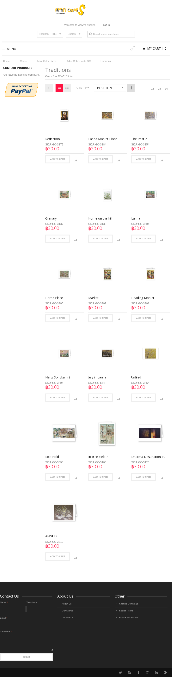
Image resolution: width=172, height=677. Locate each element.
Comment (5, 631)
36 (166, 88)
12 (152, 88)
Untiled (136, 377)
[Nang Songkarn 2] (64, 353)
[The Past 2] (150, 115)
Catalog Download (128, 603)
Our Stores (67, 610)
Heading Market (142, 298)
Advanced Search (128, 617)
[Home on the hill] (107, 194)
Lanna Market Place (102, 139)
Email (3, 618)
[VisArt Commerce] (86, 5)
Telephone (31, 602)
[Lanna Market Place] (107, 115)
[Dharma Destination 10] (150, 433)
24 (159, 88)
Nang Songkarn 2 (57, 377)
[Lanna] (150, 194)
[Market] (107, 274)
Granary (51, 218)
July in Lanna (97, 377)
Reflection (52, 139)
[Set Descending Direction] (131, 88)
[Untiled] (150, 353)
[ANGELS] (64, 512)
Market (93, 298)
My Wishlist (134, 46)
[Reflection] (64, 115)
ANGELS (51, 536)
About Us (66, 603)
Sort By (82, 88)
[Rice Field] (64, 433)
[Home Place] (64, 274)
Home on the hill (100, 218)
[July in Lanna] (107, 353)
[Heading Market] (150, 274)
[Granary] (64, 194)
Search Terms (126, 610)
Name (3, 602)
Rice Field (52, 457)
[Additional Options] (21, 85)
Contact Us (67, 617)
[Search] (90, 34)
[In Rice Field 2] (107, 433)
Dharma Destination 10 (148, 457)
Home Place (54, 298)
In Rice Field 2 (98, 457)
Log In (106, 25)
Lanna (135, 218)
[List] (67, 88)
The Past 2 (139, 139)
